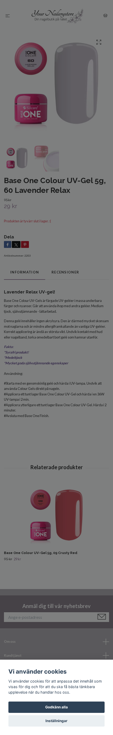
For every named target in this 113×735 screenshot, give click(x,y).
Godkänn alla (56, 707)
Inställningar (56, 721)
